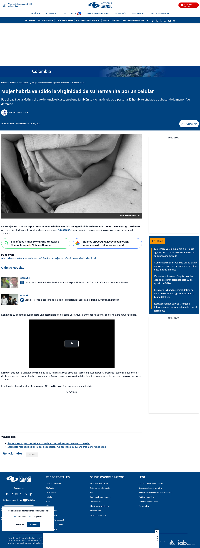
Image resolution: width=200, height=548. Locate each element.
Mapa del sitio (95, 510)
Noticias (22, 516)
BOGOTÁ (24, 295)
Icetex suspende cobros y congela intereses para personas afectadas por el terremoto (175, 307)
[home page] (100, 5)
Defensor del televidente (100, 488)
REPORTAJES (138, 13)
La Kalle (49, 497)
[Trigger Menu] (4, 5)
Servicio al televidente (99, 483)
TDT (91, 492)
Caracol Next (51, 529)
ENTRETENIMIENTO (160, 13)
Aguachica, (64, 229)
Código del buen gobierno (100, 497)
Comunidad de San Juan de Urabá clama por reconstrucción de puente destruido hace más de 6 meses (175, 266)
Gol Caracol (51, 492)
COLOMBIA (51, 13)
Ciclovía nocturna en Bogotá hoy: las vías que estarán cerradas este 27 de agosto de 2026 (173, 280)
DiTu (48, 506)
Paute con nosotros (98, 515)
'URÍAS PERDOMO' (64, 20)
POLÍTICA (35, 13)
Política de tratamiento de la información (155, 492)
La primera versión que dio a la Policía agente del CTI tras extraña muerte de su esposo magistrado (174, 252)
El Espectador (51, 510)
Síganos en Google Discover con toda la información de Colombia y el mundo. (105, 243)
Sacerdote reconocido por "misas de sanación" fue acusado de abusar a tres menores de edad (57, 446)
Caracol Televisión (53, 483)
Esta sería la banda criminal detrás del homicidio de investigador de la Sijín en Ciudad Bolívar (174, 293)
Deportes (38, 516)
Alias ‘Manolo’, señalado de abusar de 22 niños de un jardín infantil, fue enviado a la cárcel (48, 258)
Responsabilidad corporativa (150, 488)
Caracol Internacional (55, 520)
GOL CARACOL (69, 13)
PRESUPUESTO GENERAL (88, 20)
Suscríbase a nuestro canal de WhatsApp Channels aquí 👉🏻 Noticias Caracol (35, 243)
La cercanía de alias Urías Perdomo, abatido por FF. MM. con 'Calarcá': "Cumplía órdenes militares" (77, 282)
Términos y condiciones (148, 501)
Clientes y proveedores (99, 506)
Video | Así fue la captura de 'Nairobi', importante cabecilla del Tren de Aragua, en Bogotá (72, 299)
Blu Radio (50, 488)
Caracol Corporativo (54, 524)
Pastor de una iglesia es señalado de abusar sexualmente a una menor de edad (49, 443)
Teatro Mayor (51, 515)
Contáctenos (95, 501)
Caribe (32, 454)
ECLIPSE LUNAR (45, 20)
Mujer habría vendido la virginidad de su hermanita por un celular (58, 82)
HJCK (48, 501)
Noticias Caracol (8, 82)
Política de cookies (146, 497)
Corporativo (144, 506)
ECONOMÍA (120, 13)
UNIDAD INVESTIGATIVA (98, 13)
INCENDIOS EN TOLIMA (133, 20)
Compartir (189, 123)
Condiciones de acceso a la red (151, 483)
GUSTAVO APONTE (111, 20)
